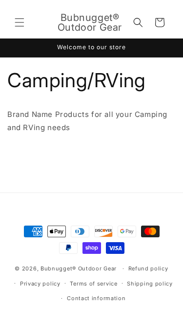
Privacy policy (40, 283)
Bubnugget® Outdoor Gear (79, 268)
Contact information (96, 298)
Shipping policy (150, 283)
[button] (19, 22)
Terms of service (93, 283)
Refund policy (148, 268)
